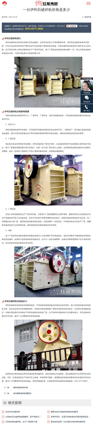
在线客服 (87, 93)
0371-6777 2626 (34, 28)
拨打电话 (87, 111)
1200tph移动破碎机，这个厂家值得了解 (21, 422)
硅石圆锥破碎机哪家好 (22, 393)
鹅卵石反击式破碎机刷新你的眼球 (64, 412)
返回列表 (88, 17)
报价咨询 (87, 102)
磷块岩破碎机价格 (20, 387)
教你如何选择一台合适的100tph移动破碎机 (68, 422)
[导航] (85, 3)
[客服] (7, 3)
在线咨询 (73, 26)
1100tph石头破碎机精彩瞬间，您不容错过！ (23, 417)
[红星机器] (46, 3)
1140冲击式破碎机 (12, 412)
